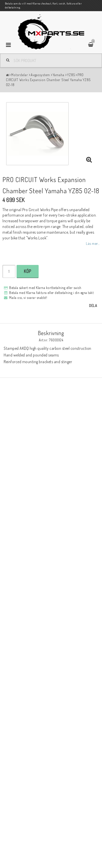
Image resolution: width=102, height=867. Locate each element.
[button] (89, 160)
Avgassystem (40, 75)
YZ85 (71, 75)
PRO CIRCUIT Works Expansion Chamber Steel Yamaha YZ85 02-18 (48, 80)
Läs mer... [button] (93, 243)
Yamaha (58, 75)
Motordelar (19, 75)
